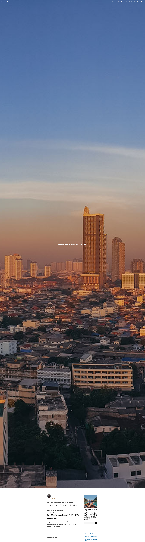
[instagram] (54, 498)
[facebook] (52, 498)
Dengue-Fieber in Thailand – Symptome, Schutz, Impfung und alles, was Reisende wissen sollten (90, 530)
